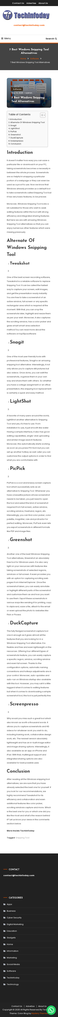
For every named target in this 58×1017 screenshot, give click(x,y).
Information (12, 951)
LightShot (15, 128)
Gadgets (11, 937)
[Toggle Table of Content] (41, 115)
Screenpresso (16, 141)
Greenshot (16, 134)
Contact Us (18, 3)
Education (12, 930)
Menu (7, 38)
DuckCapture (17, 138)
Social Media (13, 964)
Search (50, 38)
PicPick (13, 131)
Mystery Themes (40, 1013)
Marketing (12, 957)
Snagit (13, 125)
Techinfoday (13, 977)
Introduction (16, 119)
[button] (51, 1010)
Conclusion (16, 144)
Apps (9, 904)
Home (10, 944)
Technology (13, 984)
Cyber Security (14, 917)
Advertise (31, 3)
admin (29, 93)
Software (17, 89)
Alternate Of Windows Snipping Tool (27, 122)
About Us (43, 3)
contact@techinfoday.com (29, 25)
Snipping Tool (22, 837)
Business (11, 910)
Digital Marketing (15, 924)
